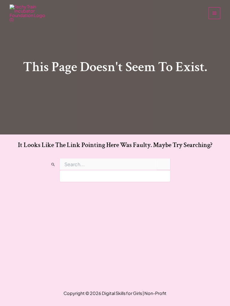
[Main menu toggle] (214, 13)
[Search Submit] (53, 164)
